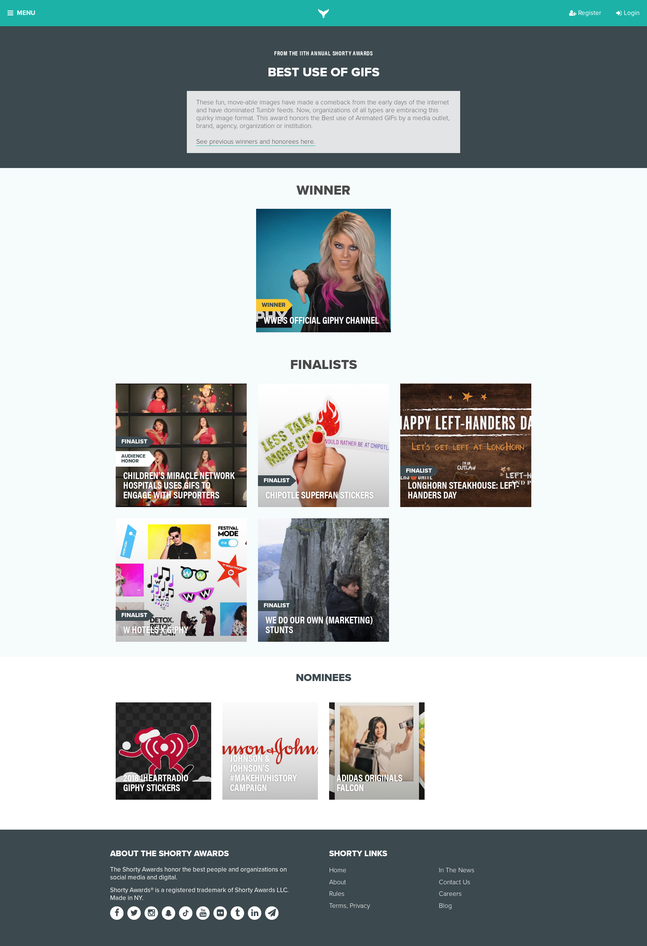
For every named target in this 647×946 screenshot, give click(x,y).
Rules (336, 894)
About (337, 882)
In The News (456, 870)
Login (632, 13)
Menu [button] (26, 13)
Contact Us (454, 882)
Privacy (360, 906)
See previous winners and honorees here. (255, 142)
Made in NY (126, 898)
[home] (323, 13)
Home (337, 870)
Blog (445, 906)
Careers (450, 894)
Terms (337, 906)
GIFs (269, 219)
